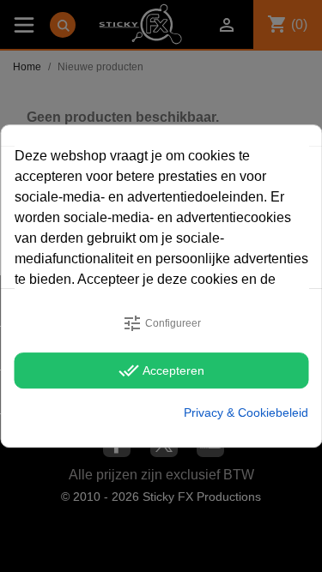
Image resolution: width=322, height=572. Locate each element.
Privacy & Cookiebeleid (246, 412)
